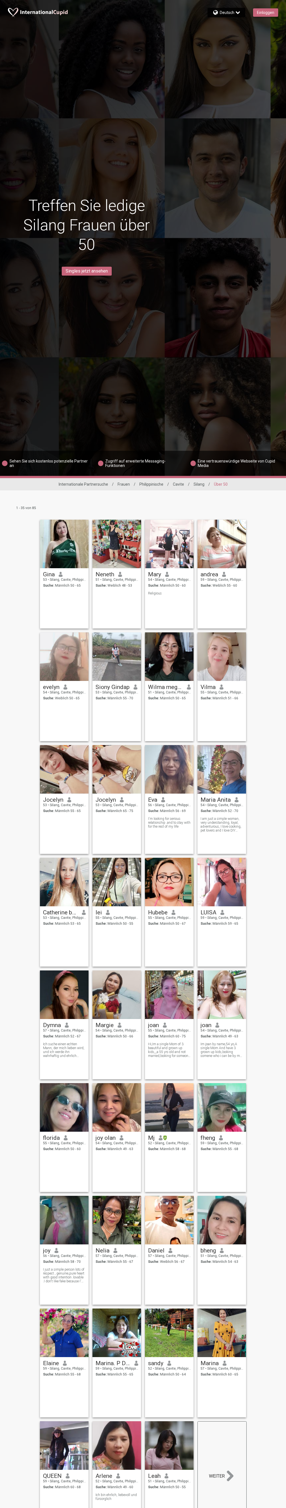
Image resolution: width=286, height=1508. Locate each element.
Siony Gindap (113, 687)
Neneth (105, 574)
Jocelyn (53, 799)
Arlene (104, 1476)
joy (47, 1250)
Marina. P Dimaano (113, 1363)
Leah (154, 1476)
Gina (49, 574)
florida (51, 1137)
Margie (105, 1025)
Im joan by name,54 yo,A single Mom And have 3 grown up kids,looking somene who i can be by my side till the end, (221, 1050)
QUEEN (52, 1476)
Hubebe (158, 912)
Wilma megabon (165, 687)
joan (153, 1025)
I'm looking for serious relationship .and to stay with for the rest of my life (169, 822)
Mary (154, 574)
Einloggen (265, 12)
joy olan (106, 1137)
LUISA (208, 912)
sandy (155, 1363)
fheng (208, 1137)
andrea (209, 574)
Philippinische (151, 484)
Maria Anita (216, 799)
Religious (155, 593)
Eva (152, 799)
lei (99, 912)
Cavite (178, 484)
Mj (151, 1137)
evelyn (51, 687)
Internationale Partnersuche (83, 484)
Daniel (156, 1250)
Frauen (124, 484)
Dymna (52, 1025)
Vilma (208, 687)
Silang (199, 484)
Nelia (102, 1250)
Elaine (51, 1363)
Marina (210, 1363)
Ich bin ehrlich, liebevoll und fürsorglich (116, 1497)
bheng (208, 1250)
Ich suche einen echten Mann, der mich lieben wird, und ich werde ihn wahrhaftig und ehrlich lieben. (63, 1050)
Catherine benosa (60, 912)
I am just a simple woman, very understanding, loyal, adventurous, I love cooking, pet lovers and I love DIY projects (221, 824)
